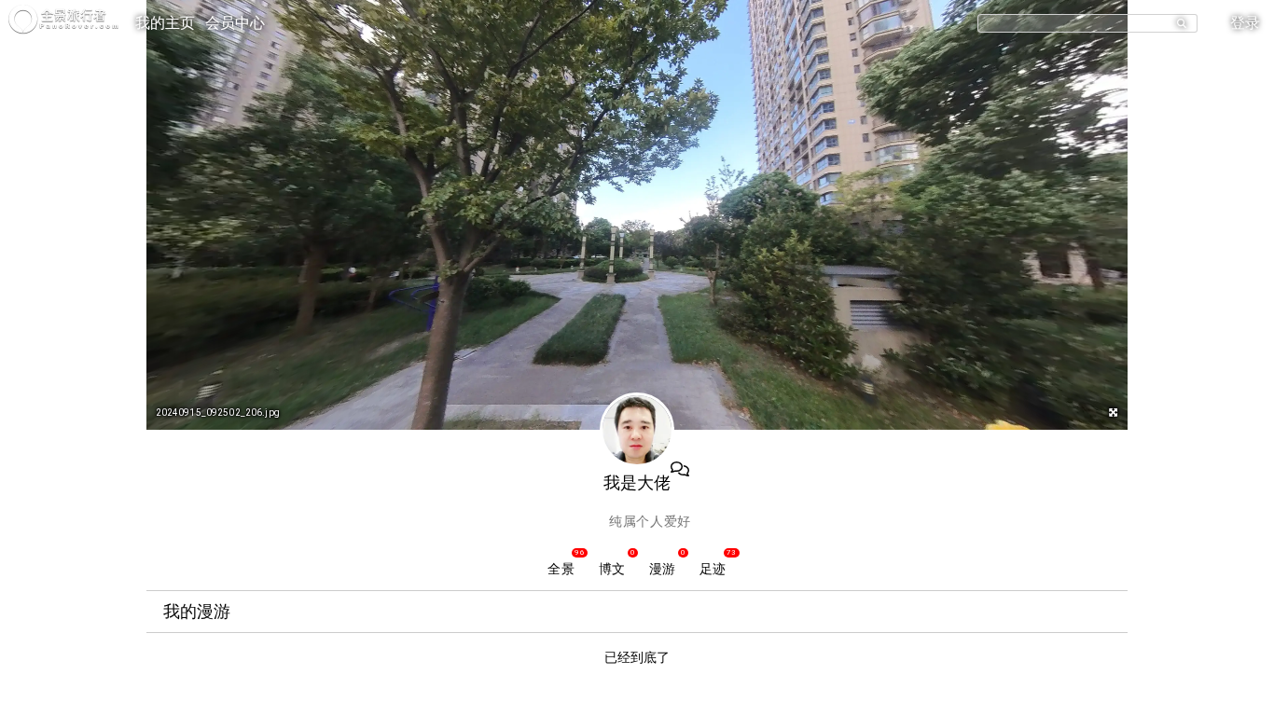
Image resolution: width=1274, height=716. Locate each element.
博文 (612, 568)
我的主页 (165, 23)
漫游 (662, 568)
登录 (1245, 23)
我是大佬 (637, 482)
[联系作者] (680, 470)
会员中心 (235, 23)
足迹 (712, 568)
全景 (560, 568)
